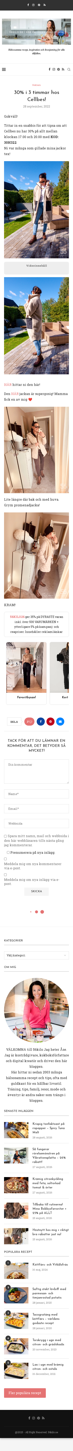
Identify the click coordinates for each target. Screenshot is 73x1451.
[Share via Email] (60, 722)
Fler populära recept (25, 1393)
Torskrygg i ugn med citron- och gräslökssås (48, 1342)
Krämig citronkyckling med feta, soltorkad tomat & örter (47, 1183)
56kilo (38, 1049)
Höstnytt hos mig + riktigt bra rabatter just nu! (50, 1232)
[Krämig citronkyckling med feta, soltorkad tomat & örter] (16, 1185)
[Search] (69, 69)
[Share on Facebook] (41, 722)
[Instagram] (33, 5)
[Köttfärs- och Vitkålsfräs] (16, 1271)
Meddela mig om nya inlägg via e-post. (31, 882)
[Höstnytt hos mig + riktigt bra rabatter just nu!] (16, 1236)
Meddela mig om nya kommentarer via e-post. (32, 866)
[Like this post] (30, 722)
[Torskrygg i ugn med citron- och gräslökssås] (16, 1346)
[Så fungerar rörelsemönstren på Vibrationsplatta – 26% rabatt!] (16, 1155)
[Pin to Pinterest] (50, 722)
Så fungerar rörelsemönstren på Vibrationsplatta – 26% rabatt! (49, 1156)
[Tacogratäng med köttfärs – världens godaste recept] (16, 1321)
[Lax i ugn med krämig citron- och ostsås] (16, 1371)
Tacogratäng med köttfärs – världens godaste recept (45, 1319)
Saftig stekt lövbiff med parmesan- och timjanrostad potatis (49, 1293)
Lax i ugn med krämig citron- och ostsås (47, 1367)
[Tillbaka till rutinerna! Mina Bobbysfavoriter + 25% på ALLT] (16, 1211)
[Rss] (45, 5)
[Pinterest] (39, 5)
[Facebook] (28, 5)
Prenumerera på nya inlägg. (32, 852)
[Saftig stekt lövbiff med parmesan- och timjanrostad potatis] (16, 1295)
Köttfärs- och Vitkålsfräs (50, 1264)
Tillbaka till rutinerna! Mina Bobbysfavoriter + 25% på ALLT (49, 1209)
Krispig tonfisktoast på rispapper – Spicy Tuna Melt (48, 1128)
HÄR (8, 384)
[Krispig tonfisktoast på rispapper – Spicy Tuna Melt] (16, 1130)
